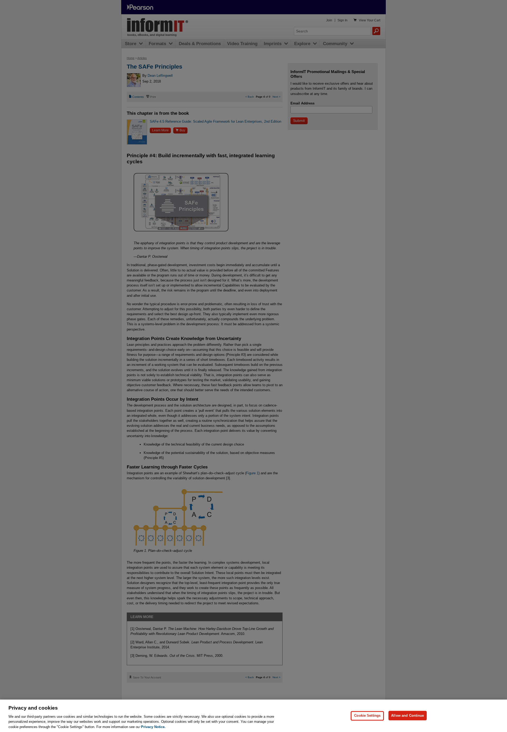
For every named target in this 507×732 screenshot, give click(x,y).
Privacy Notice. (153, 727)
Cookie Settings (367, 715)
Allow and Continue (407, 715)
